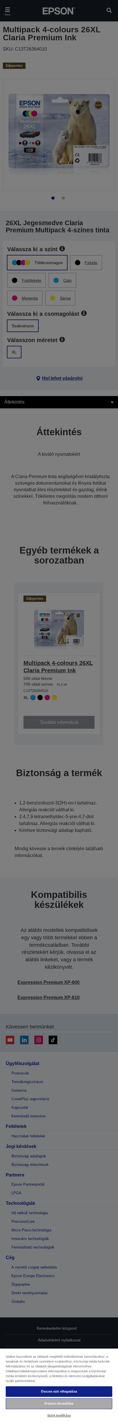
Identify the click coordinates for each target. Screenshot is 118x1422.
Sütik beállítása (59, 1415)
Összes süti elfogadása (59, 1391)
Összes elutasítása (58, 1403)
